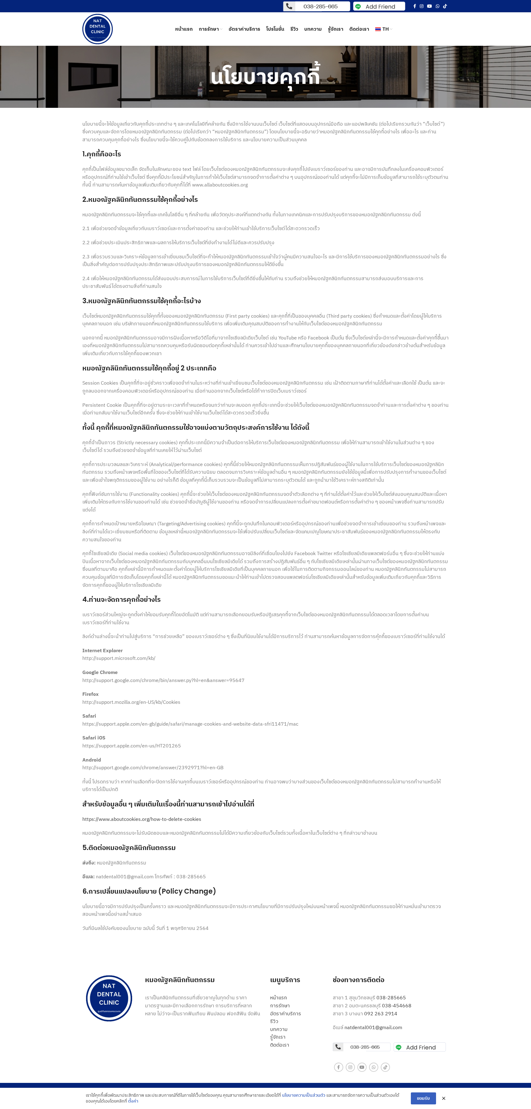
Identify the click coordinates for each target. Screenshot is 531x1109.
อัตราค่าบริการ (285, 1013)
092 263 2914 (381, 1013)
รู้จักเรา (277, 1037)
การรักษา (280, 1005)
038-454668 (396, 1005)
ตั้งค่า (133, 1101)
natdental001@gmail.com (373, 1027)
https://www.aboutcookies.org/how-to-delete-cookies (141, 819)
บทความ (279, 1029)
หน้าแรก (278, 997)
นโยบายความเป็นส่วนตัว (303, 1095)
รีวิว (274, 1021)
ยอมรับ (423, 1098)
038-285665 (391, 997)
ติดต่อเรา (279, 1045)
